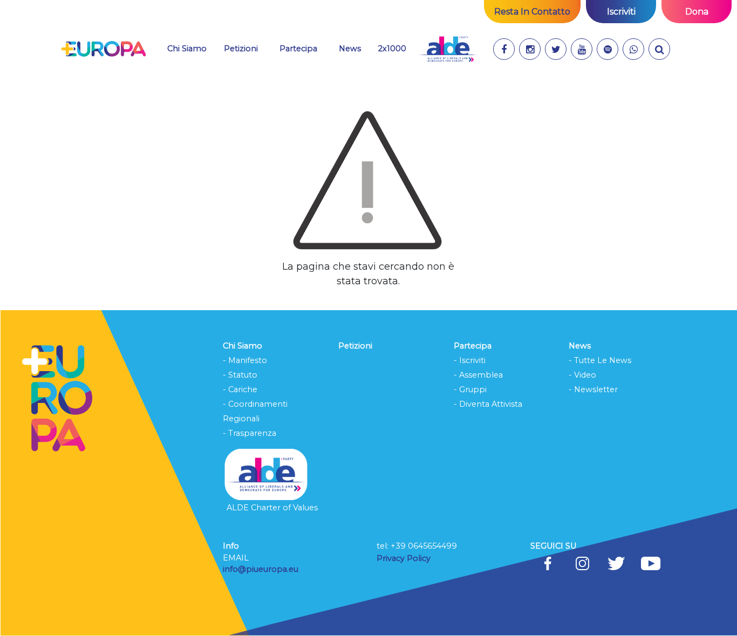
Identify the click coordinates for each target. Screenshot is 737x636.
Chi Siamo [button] (187, 48)
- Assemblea (478, 375)
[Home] (103, 49)
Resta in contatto (532, 11)
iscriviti (621, 11)
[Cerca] (659, 49)
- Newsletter (593, 389)
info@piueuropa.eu (260, 569)
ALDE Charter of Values (272, 507)
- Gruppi (470, 389)
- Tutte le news (600, 360)
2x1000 (392, 48)
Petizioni (241, 48)
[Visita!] (504, 49)
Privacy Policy (405, 558)
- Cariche (240, 389)
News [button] (350, 48)
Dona (696, 11)
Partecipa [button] (298, 48)
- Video (582, 375)
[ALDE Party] (447, 49)
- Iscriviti (470, 360)
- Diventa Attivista (488, 404)
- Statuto (240, 375)
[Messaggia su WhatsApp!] (633, 49)
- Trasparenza (249, 433)
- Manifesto (245, 360)
